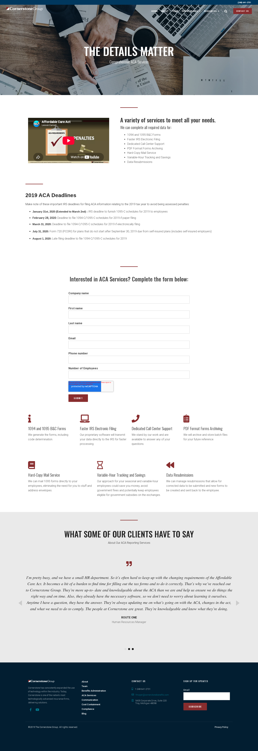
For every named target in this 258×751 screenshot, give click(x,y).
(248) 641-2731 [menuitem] (244, 2)
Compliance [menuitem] (88, 709)
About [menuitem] (164, 11)
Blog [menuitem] (84, 713)
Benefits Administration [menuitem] (94, 690)
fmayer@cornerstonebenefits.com (152, 694)
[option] (129, 599)
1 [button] (125, 649)
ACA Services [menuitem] (89, 695)
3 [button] (133, 649)
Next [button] (238, 603)
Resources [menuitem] (210, 11)
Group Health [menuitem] (190, 11)
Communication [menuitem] (90, 700)
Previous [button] (20, 603)
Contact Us (242, 11)
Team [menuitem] (175, 11)
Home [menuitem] (154, 11)
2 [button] (129, 649)
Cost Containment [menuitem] (91, 704)
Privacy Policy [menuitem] (221, 727)
